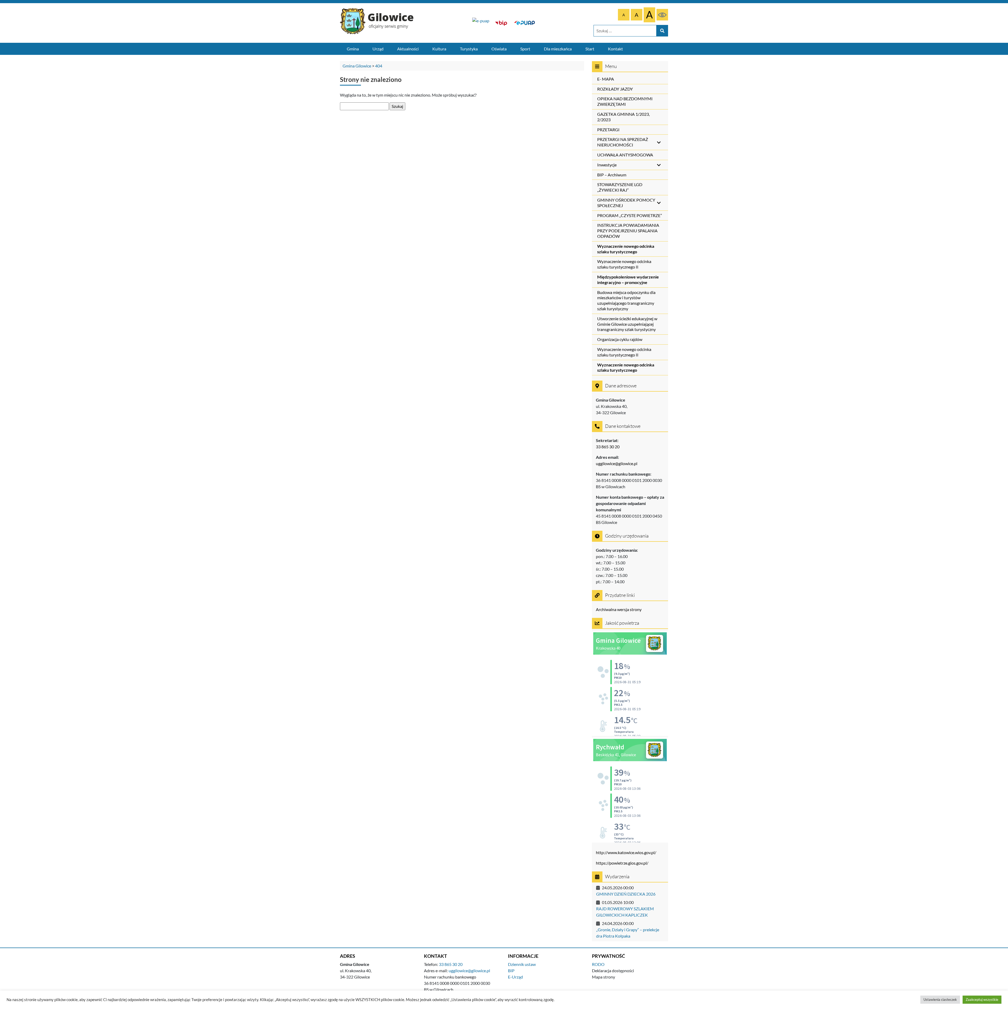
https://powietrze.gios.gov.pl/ (622, 862)
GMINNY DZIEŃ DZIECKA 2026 (625, 893)
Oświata (499, 48)
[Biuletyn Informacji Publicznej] (501, 23)
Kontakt (615, 48)
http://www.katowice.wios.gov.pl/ (626, 852)
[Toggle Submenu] (659, 142)
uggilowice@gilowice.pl (616, 463)
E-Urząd (515, 976)
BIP (511, 970)
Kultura (439, 48)
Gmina (353, 48)
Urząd (378, 48)
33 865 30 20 (608, 446)
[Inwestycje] (480, 23)
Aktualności (408, 48)
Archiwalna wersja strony (619, 609)
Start (589, 48)
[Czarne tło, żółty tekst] (662, 14)
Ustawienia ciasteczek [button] (940, 999)
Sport (525, 48)
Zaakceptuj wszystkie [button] (982, 999)
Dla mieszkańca (558, 48)
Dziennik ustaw (522, 964)
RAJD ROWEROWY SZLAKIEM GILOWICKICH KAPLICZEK (625, 911)
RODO (598, 964)
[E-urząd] (524, 23)
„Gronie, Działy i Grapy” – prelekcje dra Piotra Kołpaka (627, 932)
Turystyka (469, 48)
